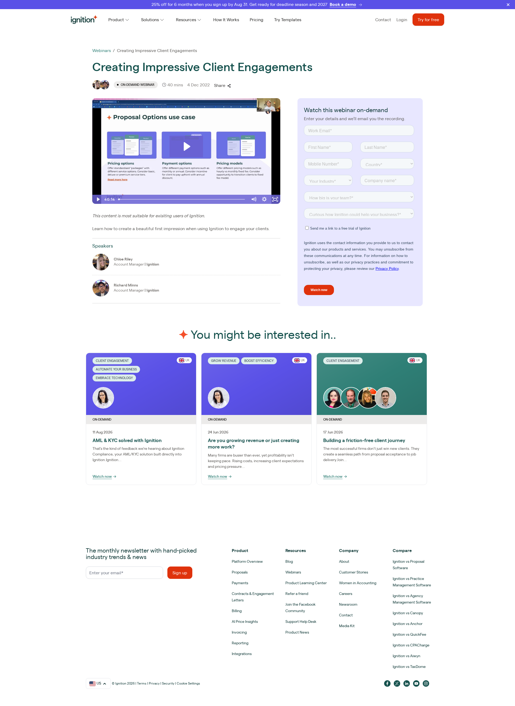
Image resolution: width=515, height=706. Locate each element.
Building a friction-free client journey (364, 440)
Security (168, 683)
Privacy (154, 683)
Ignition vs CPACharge (411, 645)
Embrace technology (114, 378)
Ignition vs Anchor (407, 624)
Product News (297, 632)
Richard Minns (126, 285)
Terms (141, 683)
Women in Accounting (357, 583)
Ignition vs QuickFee (409, 634)
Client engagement (112, 360)
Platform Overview (247, 561)
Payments (240, 583)
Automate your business (116, 369)
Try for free (428, 19)
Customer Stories (353, 572)
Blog (289, 561)
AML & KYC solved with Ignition (127, 440)
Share (219, 85)
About (344, 561)
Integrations (242, 654)
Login (401, 19)
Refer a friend (296, 593)
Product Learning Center (306, 583)
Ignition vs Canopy (408, 613)
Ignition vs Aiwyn (406, 656)
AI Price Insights (245, 621)
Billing (237, 611)
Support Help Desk (300, 621)
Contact (383, 19)
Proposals (240, 572)
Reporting (240, 643)
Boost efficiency (259, 360)
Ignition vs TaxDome (409, 666)
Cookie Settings (188, 683)
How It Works (226, 19)
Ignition (152, 264)
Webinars (101, 50)
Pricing (256, 19)
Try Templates (287, 19)
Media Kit (347, 626)
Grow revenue (223, 360)
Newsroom (348, 604)
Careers (345, 593)
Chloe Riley (123, 259)
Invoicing (239, 632)
